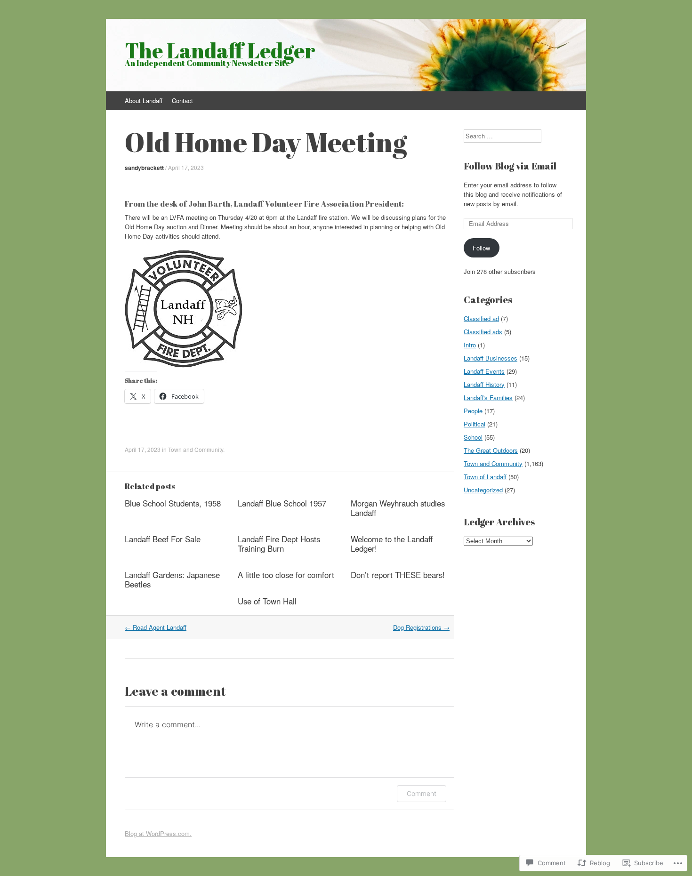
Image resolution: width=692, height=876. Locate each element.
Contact (182, 100)
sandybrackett (144, 167)
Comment (421, 793)
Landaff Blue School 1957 (282, 503)
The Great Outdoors (491, 450)
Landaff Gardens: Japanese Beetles (172, 579)
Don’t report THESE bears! (398, 574)
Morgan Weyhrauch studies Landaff (398, 508)
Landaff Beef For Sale (163, 539)
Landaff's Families (488, 397)
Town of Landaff (485, 476)
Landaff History (484, 384)
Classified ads (483, 331)
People (473, 410)
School (473, 437)
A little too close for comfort (286, 574)
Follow (481, 247)
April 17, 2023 (186, 167)
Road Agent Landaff (155, 627)
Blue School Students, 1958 (173, 503)
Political (474, 423)
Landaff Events (484, 371)
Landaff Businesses (490, 358)
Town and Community (195, 449)
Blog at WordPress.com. (158, 833)
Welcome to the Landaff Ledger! (392, 543)
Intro (470, 344)
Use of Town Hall (267, 601)
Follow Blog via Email (510, 166)
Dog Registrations (421, 627)
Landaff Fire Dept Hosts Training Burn (279, 543)
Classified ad (481, 318)
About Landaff (143, 100)
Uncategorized (483, 489)
